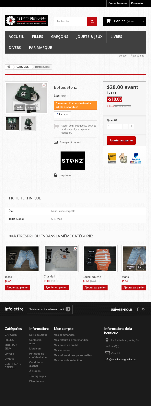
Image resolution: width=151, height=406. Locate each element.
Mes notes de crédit (66, 345)
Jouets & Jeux (89, 36)
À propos (35, 371)
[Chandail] (61, 258)
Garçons (59, 36)
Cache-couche (92, 276)
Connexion (137, 3)
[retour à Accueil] (9, 67)
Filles (37, 36)
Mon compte (64, 328)
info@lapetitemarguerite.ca (120, 359)
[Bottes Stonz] (12, 124)
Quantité (112, 120)
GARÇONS (11, 334)
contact (123, 55)
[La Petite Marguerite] (26, 20)
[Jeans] (22, 258)
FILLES (9, 339)
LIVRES (9, 353)
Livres (116, 36)
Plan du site (137, 55)
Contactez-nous (118, 3)
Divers (15, 47)
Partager (63, 114)
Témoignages (37, 376)
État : (57, 95)
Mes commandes (64, 334)
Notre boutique (38, 334)
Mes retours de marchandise (71, 339)
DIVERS (9, 358)
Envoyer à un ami (70, 142)
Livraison (35, 348)
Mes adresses (62, 350)
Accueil (16, 36)
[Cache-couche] (100, 258)
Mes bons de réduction (68, 360)
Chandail (49, 276)
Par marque (40, 47)
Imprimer (65, 175)
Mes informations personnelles (73, 355)
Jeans (8, 276)
